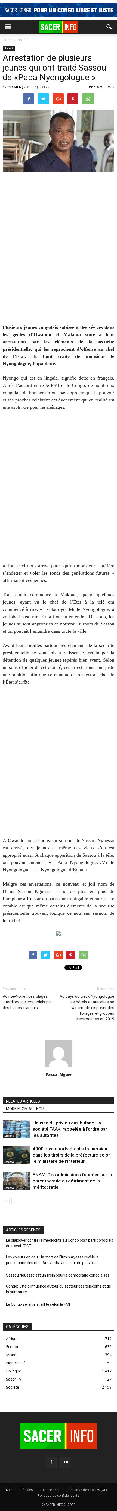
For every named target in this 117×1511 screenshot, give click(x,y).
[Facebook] (51, 1462)
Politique (13, 1370)
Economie (15, 1346)
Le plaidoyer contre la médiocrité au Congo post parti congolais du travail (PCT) (59, 1243)
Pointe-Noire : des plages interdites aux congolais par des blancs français (27, 1002)
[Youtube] (65, 1462)
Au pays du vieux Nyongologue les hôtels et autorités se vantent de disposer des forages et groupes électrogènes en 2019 (87, 1007)
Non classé (16, 1362)
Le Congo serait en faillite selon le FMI (38, 1304)
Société (8, 48)
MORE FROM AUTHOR (25, 1109)
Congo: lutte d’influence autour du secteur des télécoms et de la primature (58, 1289)
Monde (12, 1354)
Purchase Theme (50, 1489)
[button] (109, 27)
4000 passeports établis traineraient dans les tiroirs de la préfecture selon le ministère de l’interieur (72, 1155)
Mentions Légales (19, 1489)
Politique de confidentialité (58, 1495)
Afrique (12, 1338)
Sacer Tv (13, 1379)
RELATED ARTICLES (23, 1101)
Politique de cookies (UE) (88, 1489)
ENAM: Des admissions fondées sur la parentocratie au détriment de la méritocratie (72, 1181)
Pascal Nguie (18, 87)
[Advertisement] (58, 251)
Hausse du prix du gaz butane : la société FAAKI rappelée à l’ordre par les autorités (70, 1129)
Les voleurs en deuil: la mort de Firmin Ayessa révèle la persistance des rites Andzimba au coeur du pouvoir (52, 1260)
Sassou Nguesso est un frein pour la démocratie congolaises (57, 1275)
